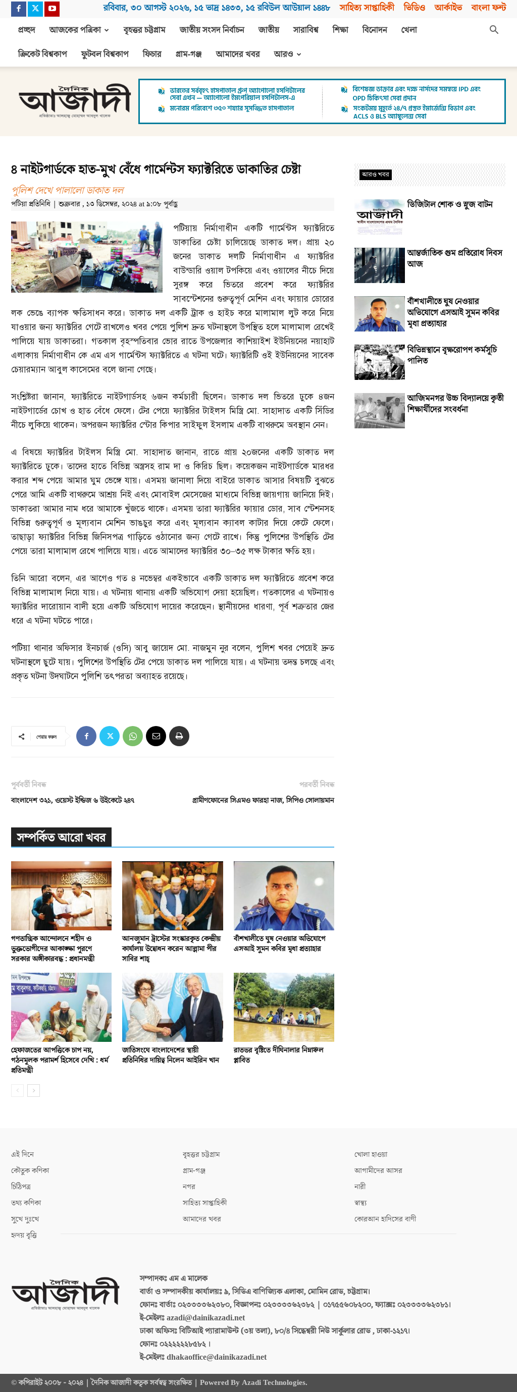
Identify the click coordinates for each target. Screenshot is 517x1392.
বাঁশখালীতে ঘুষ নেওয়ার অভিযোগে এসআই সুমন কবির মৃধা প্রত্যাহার (280, 943)
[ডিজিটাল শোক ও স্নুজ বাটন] (379, 217)
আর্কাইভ (448, 8)
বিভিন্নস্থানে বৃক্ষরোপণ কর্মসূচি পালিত (452, 355)
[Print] (179, 736)
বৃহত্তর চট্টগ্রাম (145, 30)
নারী (360, 1187)
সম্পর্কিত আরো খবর (61, 837)
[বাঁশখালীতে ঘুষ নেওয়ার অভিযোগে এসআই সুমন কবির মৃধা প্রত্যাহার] (284, 895)
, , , (217, 8)
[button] (494, 31)
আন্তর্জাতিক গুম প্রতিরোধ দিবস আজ (454, 258)
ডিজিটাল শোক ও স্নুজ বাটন (450, 205)
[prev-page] (17, 1090)
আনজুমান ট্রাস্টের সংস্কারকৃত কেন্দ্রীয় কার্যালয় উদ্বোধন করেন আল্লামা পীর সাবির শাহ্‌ (171, 948)
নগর (189, 1187)
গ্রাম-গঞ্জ (189, 54)
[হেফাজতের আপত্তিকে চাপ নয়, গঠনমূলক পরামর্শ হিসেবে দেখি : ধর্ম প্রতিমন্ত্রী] (61, 1007)
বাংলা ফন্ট (489, 8)
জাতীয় (268, 30)
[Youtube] (52, 9)
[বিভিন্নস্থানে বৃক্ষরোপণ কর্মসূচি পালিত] (379, 362)
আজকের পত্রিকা (75, 30)
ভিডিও (414, 8)
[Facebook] (18, 9)
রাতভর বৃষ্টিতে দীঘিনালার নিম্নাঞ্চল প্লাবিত (279, 1055)
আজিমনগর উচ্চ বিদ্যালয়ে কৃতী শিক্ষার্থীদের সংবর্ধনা (455, 404)
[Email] (156, 736)
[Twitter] (35, 9)
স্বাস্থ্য (360, 1203)
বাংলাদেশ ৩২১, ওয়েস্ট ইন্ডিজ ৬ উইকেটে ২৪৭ (72, 800)
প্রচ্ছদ (26, 30)
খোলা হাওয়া (370, 1154)
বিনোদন (375, 30)
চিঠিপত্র (21, 1187)
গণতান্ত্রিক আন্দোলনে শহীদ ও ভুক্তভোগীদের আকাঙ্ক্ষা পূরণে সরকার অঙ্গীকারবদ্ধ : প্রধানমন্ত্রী (52, 948)
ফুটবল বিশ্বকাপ (105, 54)
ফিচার (152, 54)
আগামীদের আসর (378, 1170)
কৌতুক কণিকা (30, 1170)
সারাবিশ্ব (306, 30)
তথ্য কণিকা (26, 1203)
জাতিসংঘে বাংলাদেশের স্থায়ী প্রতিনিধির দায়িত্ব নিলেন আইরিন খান (170, 1055)
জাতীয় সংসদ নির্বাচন (212, 30)
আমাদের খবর (238, 54)
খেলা (409, 30)
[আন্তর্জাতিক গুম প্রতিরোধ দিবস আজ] (379, 265)
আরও (283, 54)
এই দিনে (22, 1154)
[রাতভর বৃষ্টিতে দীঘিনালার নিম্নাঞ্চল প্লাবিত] (284, 1007)
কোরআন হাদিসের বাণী (385, 1219)
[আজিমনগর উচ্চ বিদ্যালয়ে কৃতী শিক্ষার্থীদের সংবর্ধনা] (379, 410)
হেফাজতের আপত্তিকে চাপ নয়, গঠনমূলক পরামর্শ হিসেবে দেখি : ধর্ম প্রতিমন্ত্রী (59, 1060)
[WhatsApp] (133, 736)
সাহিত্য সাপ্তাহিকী (367, 8)
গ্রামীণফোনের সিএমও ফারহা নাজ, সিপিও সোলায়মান (263, 800)
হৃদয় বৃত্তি (24, 1235)
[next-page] (33, 1090)
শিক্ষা (340, 30)
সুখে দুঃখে (25, 1219)
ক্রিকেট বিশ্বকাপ (42, 54)
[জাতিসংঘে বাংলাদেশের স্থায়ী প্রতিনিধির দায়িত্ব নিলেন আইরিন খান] (172, 1007)
